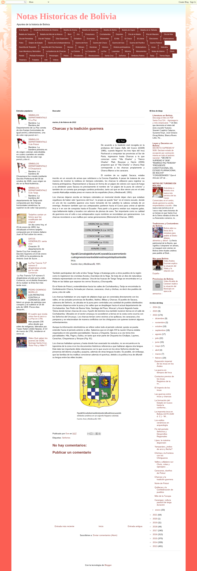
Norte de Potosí (162, 483)
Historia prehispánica (121, 47)
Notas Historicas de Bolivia (66, 16)
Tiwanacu (23, 60)
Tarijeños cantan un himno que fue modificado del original (37, 218)
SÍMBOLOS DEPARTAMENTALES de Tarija (37, 190)
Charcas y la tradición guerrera (164, 478)
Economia (91, 39)
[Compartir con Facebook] (96, 433)
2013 (155, 546)
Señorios (122, 56)
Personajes (53, 56)
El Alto (116, 39)
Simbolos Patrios (138, 56)
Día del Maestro (152, 34)
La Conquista (90, 51)
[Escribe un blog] (91, 433)
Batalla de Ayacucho (90, 30)
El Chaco (128, 39)
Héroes (81, 47)
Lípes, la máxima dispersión (162, 441)
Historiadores (141, 47)
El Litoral (140, 39)
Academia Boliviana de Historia (46, 30)
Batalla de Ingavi (128, 30)
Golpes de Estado (36, 43)
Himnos (105, 47)
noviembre (160, 322)
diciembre (160, 318)
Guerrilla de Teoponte (27, 47)
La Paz (103, 51)
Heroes (70, 47)
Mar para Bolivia (160, 258)
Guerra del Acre (81, 43)
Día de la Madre (134, 34)
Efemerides (104, 39)
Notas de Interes (158, 51)
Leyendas (116, 51)
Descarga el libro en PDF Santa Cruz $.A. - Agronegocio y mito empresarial (165, 120)
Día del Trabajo (44, 39)
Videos (55, 60)
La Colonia (75, 51)
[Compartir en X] (94, 433)
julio (157, 338)
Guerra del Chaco (100, 43)
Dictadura (77, 39)
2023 (155, 311)
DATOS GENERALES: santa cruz (37, 241)
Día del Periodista (26, 39)
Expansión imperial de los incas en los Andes (164, 363)
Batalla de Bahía (110, 30)
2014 (155, 542)
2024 (155, 307)
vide (46, 60)
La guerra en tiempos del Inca (163, 371)
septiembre (160, 330)
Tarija (152, 56)
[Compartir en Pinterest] (99, 433)
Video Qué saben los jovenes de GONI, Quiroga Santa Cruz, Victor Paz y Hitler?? (37, 342)
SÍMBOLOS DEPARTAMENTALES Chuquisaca (37, 166)
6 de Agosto (23, 30)
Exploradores (168, 39)
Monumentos (141, 51)
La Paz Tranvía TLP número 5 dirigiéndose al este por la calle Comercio (37, 268)
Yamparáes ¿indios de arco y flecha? (163, 447)
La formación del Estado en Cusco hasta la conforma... (163, 404)
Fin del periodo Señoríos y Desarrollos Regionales (161, 432)
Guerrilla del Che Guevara (51, 47)
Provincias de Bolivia (163, 279)
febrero (158, 358)
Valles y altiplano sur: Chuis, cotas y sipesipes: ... (164, 464)
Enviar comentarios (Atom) (105, 535)
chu (78, 34)
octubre (159, 326)
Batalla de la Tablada (148, 30)
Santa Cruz (109, 56)
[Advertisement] (98, 86)
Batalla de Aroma (70, 30)
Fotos (21, 43)
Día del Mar (168, 34)
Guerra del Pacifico (137, 43)
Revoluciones (94, 56)
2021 (155, 515)
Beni (69, 34)
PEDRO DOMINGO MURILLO (37, 291)
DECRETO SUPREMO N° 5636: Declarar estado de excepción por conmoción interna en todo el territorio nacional (163, 153)
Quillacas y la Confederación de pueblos (164, 489)
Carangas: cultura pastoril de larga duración (163, 502)
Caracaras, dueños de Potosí (163, 471)
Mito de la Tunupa (163, 496)
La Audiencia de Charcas (56, 51)
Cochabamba (105, 34)
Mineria (128, 51)
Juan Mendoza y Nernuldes (30, 51)
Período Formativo (37, 56)
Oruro (172, 51)
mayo (158, 346)
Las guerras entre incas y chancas (163, 395)
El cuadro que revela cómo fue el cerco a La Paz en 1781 (37, 316)
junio (157, 342)
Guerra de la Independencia (59, 43)
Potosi (66, 56)
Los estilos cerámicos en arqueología (162, 422)
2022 (155, 315)
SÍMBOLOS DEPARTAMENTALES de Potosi (37, 141)
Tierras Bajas (165, 56)
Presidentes (78, 56)
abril (157, 350)
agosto (158, 334)
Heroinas (93, 47)
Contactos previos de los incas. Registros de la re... (164, 380)
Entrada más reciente (64, 526)
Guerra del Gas (118, 43)
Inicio (101, 526)
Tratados (35, 60)
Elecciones (153, 39)
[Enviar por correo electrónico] (88, 433)
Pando (21, 56)
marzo (158, 354)
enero (158, 510)
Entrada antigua (135, 526)
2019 (155, 522)
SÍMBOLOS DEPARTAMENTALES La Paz (37, 117)
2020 (155, 518)
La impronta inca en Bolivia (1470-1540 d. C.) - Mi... (164, 414)
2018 (155, 526)
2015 (155, 538)
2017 (155, 530)
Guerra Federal (156, 43)
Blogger (108, 565)
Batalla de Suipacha (27, 34)
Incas (153, 47)
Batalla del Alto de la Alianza (51, 34)
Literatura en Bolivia (162, 115)
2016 (155, 534)
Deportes (119, 34)
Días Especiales (62, 39)
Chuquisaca (89, 34)
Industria (164, 47)
